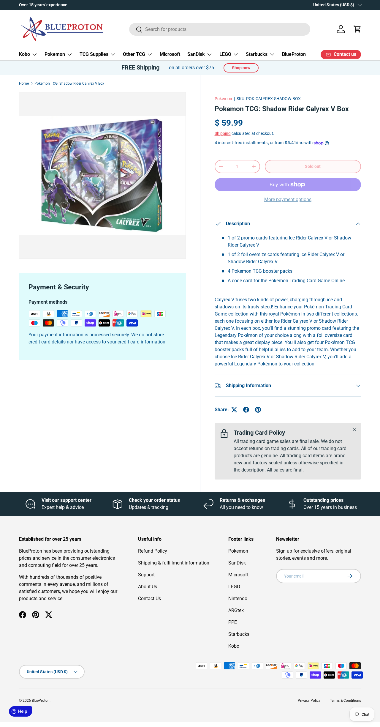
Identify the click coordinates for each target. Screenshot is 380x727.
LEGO (225, 54)
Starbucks (256, 54)
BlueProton (294, 54)
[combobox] (220, 29)
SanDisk (196, 54)
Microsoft (170, 54)
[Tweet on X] (234, 410)
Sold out (313, 166)
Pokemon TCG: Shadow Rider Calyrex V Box (69, 83)
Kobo (24, 54)
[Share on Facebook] (246, 410)
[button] (357, 29)
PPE (232, 622)
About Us (147, 586)
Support (146, 575)
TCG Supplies (94, 54)
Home (24, 83)
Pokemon (55, 54)
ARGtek (236, 610)
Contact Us (149, 598)
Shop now (241, 67)
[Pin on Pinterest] (258, 410)
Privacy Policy (309, 700)
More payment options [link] (287, 199)
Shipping (223, 133)
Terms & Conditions (345, 700)
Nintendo (237, 598)
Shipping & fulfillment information (173, 563)
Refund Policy (152, 551)
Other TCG (134, 54)
